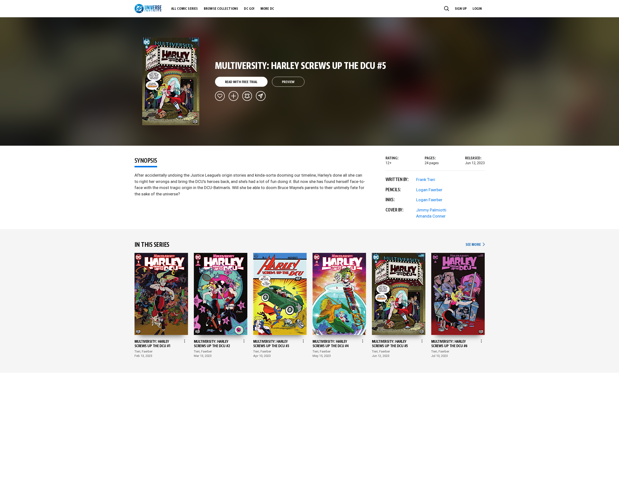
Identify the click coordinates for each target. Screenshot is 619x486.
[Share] (261, 96)
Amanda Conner (431, 216)
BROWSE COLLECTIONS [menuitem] (221, 9)
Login (477, 9)
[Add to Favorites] (220, 96)
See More (475, 244)
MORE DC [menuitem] (267, 9)
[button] (446, 8)
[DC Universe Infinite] (148, 8)
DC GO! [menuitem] (249, 9)
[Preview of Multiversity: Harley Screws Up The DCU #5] (170, 81)
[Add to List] (233, 96)
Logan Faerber (429, 189)
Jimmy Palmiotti (431, 210)
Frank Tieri (425, 179)
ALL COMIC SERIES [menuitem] (184, 9)
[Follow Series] (247, 96)
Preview (288, 82)
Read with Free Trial (241, 82)
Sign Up (461, 9)
